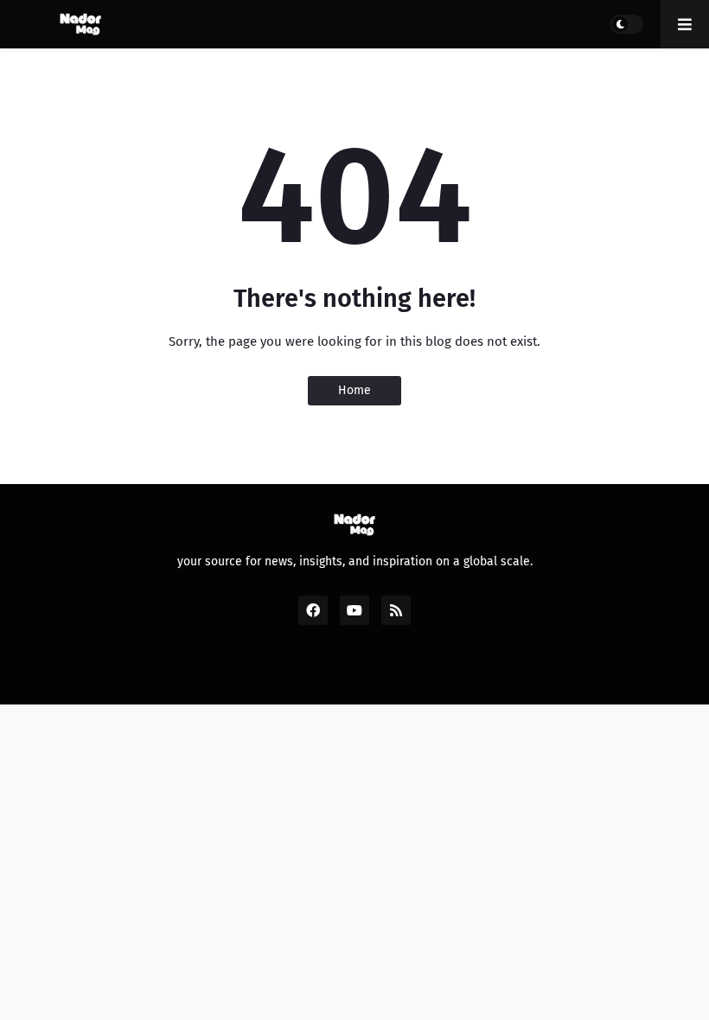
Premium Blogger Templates (363, 672)
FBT (479, 672)
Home (354, 390)
